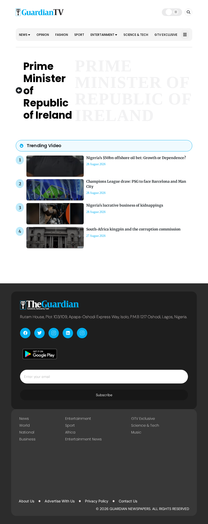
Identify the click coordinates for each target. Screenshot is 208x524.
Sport (79, 35)
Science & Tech (136, 35)
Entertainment (103, 35)
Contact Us (128, 501)
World (24, 425)
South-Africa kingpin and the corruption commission (133, 229)
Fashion (61, 35)
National (26, 432)
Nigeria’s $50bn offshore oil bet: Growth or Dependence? (136, 158)
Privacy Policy (96, 501)
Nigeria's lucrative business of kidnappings (124, 205)
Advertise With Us (60, 501)
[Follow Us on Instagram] (53, 333)
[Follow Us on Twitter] (39, 333)
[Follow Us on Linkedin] (68, 333)
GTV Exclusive (165, 35)
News (23, 35)
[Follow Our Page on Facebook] (25, 333)
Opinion (43, 35)
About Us (26, 501)
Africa (70, 432)
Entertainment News (83, 439)
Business (27, 439)
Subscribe (104, 395)
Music (136, 432)
